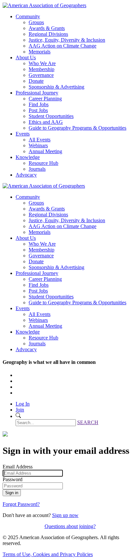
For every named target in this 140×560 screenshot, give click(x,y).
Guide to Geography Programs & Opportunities (77, 128)
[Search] (18, 416)
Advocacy (26, 175)
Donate (36, 81)
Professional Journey (37, 92)
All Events (39, 139)
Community (28, 16)
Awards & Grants (47, 28)
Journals (37, 169)
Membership (41, 69)
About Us (26, 57)
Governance (41, 75)
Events (23, 133)
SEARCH (87, 422)
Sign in (11, 492)
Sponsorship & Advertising (56, 87)
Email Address (18, 466)
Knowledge (28, 157)
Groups (36, 22)
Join (20, 409)
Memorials (39, 51)
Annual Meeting (45, 151)
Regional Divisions (48, 34)
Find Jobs (39, 104)
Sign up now (65, 515)
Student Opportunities (51, 116)
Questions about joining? (70, 526)
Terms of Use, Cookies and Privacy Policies (48, 554)
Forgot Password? (21, 504)
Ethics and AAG (46, 122)
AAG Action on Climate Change (62, 46)
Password (12, 479)
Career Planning (45, 98)
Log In (23, 404)
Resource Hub (43, 163)
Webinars (38, 145)
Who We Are (42, 63)
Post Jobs (38, 110)
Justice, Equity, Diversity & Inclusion (67, 40)
